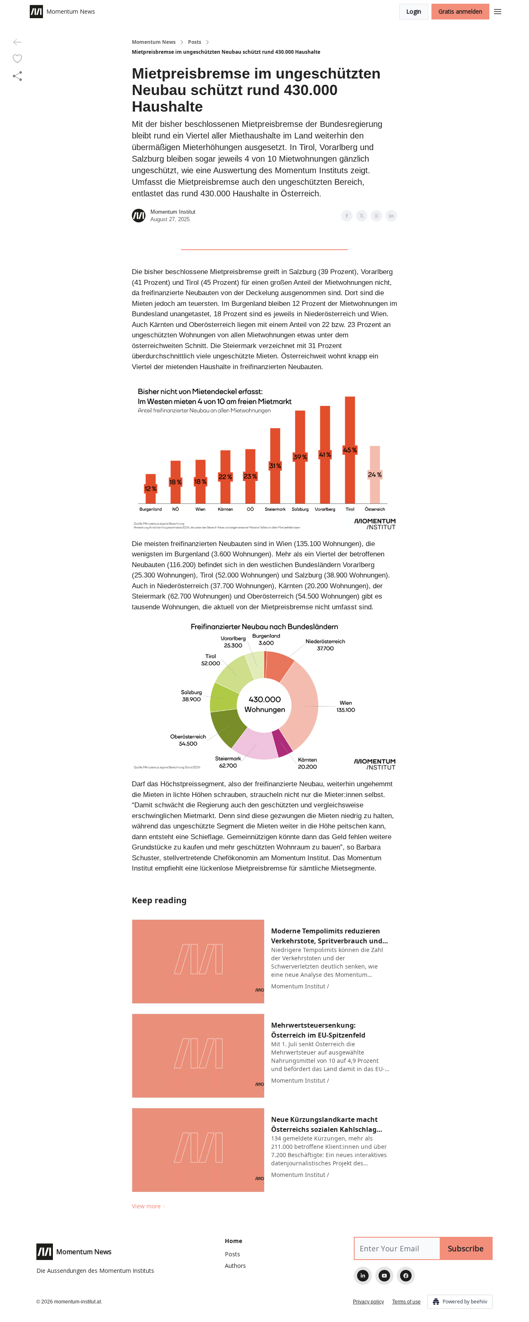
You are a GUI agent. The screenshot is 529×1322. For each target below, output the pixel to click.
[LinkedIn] (363, 1276)
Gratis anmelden (460, 11)
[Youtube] (384, 1276)
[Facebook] (406, 1276)
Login (413, 11)
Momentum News (154, 42)
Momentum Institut (172, 212)
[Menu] (498, 10)
